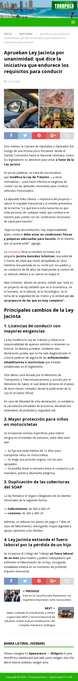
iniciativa (14, 252)
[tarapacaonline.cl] (39, 16)
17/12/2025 (13, 81)
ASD (70, 677)
